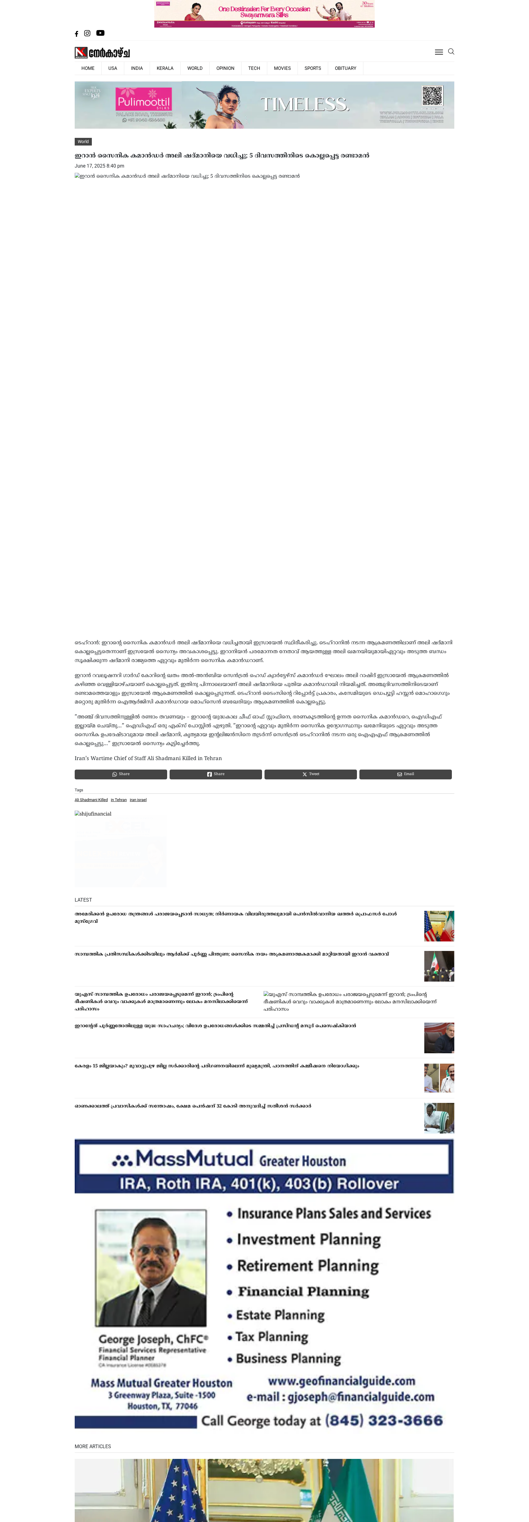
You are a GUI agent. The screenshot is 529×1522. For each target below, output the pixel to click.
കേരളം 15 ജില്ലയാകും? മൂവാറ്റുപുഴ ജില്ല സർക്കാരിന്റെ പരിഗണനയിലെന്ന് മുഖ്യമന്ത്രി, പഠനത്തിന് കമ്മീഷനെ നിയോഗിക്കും (217, 1066)
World (171, 68)
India (123, 68)
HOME (85, 68)
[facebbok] (77, 35)
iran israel (138, 799)
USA (105, 68)
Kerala (147, 68)
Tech (221, 68)
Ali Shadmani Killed (91, 799)
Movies (243, 68)
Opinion (197, 68)
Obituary (296, 68)
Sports (268, 68)
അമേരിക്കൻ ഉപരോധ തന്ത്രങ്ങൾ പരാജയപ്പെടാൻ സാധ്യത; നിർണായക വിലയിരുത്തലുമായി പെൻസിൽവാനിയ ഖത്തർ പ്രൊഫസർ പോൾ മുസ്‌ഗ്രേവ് (236, 917)
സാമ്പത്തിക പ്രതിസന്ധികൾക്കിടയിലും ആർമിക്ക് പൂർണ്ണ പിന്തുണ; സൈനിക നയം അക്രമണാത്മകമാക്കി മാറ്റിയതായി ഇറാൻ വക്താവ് (232, 954)
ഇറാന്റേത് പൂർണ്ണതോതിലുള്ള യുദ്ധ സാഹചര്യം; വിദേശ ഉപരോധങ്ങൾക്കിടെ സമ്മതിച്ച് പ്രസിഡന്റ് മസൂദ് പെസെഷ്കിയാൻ (215, 1025)
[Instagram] (88, 35)
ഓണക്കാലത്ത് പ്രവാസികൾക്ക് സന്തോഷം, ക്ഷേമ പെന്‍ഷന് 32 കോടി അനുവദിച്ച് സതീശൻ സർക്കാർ (193, 1106)
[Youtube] (100, 35)
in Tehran (119, 799)
